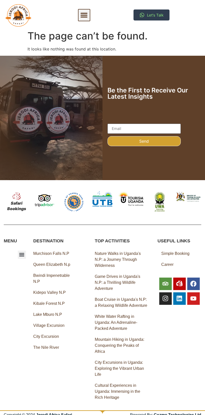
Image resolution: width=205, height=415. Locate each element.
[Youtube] (193, 298)
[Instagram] (165, 298)
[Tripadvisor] (165, 284)
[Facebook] (193, 284)
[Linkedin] (179, 298)
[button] (84, 15)
